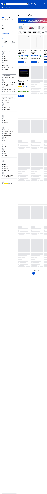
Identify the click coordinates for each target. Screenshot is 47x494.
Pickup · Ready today (8, 14)
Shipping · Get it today (8, 16)
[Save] (28, 34)
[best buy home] (3, 4)
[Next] (40, 30)
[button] (32, 4)
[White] (23, 81)
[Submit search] (27, 4)
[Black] (20, 81)
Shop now (30, 0)
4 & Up (10, 180)
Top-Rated (6, 178)
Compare (28, 92)
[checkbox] (20, 30)
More (43, 7)
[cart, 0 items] (44, 4)
